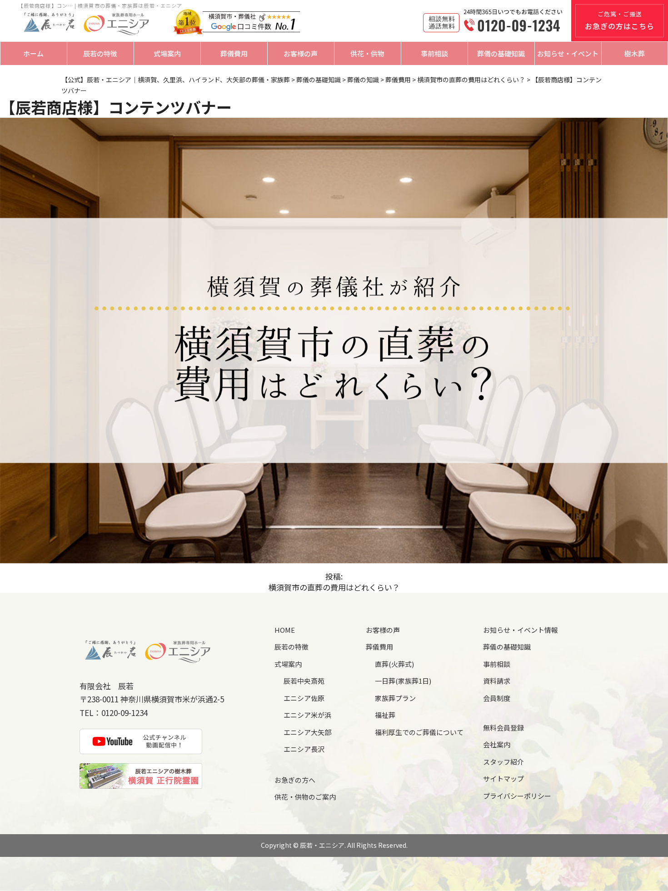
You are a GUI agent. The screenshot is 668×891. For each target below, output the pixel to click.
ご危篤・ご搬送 (619, 20)
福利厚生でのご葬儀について (419, 732)
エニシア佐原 (304, 698)
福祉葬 (385, 715)
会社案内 (496, 744)
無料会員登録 (503, 727)
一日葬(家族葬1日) (403, 681)
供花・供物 (367, 53)
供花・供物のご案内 (305, 796)
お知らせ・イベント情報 (520, 630)
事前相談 (434, 53)
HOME (284, 630)
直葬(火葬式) (394, 664)
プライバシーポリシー (517, 796)
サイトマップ (503, 778)
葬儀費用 (234, 53)
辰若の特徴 (100, 53)
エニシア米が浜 (307, 715)
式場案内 (167, 53)
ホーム (33, 53)
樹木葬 (634, 53)
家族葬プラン (395, 698)
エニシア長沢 (304, 749)
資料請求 (496, 681)
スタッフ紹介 (503, 761)
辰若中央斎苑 (304, 681)
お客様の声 (301, 53)
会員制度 (496, 698)
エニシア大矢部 (307, 732)
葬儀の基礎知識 (501, 53)
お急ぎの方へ (294, 780)
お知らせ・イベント (567, 53)
